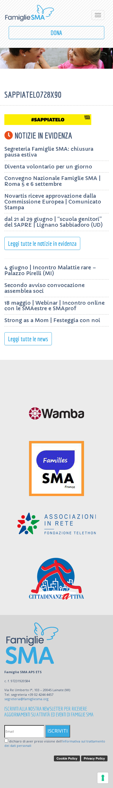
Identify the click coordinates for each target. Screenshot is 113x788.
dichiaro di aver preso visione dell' (54, 743)
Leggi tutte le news (28, 338)
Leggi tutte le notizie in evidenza (42, 243)
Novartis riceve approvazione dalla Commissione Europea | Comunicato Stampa (52, 202)
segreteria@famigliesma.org (26, 699)
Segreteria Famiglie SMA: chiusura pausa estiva (48, 152)
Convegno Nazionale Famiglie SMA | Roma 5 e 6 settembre (52, 181)
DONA (56, 32)
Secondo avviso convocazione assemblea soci (44, 288)
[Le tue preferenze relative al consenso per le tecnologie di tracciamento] (102, 777)
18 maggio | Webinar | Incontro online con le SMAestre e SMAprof (54, 305)
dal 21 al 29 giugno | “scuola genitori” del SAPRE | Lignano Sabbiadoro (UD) (53, 222)
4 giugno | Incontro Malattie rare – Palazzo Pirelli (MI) (50, 270)
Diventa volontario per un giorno (48, 166)
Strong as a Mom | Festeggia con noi (52, 320)
